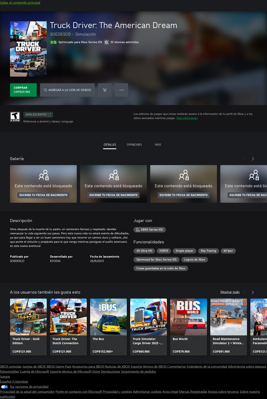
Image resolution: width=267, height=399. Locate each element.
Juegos (5, 376)
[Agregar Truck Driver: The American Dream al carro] (104, 90)
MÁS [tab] (158, 144)
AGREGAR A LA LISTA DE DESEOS (69, 90)
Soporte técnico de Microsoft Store (75, 371)
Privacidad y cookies (117, 391)
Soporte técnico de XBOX (149, 366)
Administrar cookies (147, 391)
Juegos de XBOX (34, 366)
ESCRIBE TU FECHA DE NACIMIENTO (43, 195)
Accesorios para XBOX (88, 366)
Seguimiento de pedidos (138, 371)
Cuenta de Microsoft (34, 371)
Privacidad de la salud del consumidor (27, 391)
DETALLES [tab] (110, 144)
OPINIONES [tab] (134, 144)
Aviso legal (170, 391)
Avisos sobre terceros (223, 391)
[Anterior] (244, 159)
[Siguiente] (253, 159)
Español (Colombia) (14, 381)
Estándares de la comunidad (207, 366)
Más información (187, 118)
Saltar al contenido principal (20, 2)
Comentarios (176, 366)
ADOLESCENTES (36, 114)
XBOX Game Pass (59, 366)
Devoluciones (110, 371)
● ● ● (121, 90)
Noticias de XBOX (118, 366)
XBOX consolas (10, 366)
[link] (28, 327)
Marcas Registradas (193, 391)
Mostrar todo (229, 292)
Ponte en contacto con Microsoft (78, 391)
